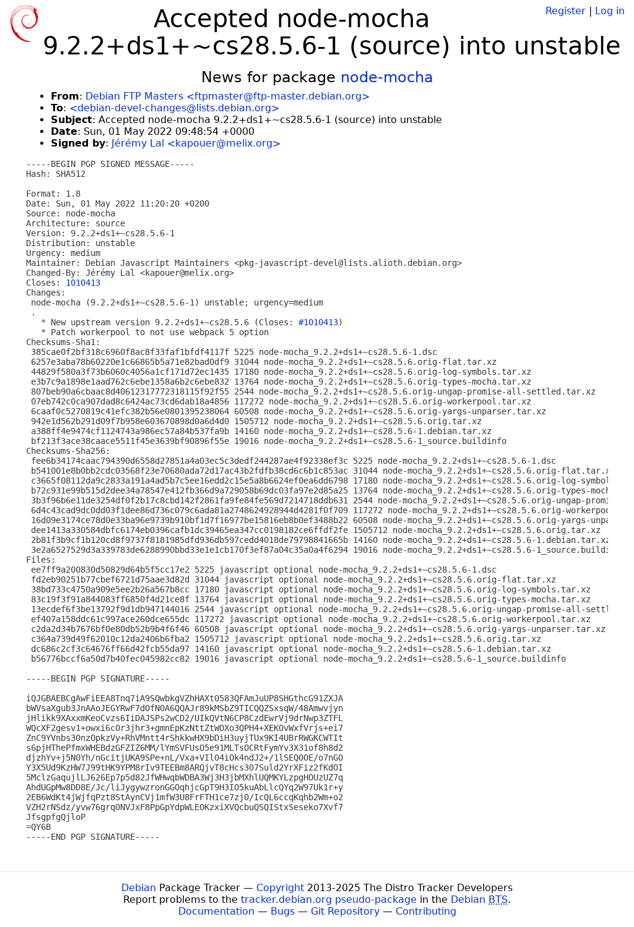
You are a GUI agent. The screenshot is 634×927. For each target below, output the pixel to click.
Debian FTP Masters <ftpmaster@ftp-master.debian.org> (227, 96)
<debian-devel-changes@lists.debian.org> (174, 108)
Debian (138, 888)
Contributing (426, 911)
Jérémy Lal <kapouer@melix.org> (195, 143)
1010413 (83, 283)
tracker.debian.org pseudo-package (329, 899)
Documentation (216, 911)
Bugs (283, 911)
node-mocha (387, 77)
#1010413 (318, 322)
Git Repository (345, 911)
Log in (610, 11)
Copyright (280, 888)
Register (565, 11)
